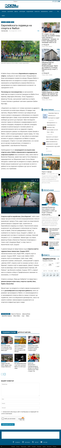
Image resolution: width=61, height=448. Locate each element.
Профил (15, 1)
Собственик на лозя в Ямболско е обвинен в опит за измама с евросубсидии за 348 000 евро (20, 348)
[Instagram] (55, 1)
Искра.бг (44, 173)
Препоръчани (31, 361)
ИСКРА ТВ (37, 11)
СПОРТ (51, 11)
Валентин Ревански (16, 314)
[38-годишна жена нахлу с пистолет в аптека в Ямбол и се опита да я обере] (20, 358)
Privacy (54, 446)
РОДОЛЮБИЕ (29, 11)
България (3, 22)
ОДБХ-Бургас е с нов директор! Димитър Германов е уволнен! (50, 93)
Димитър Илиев (26, 314)
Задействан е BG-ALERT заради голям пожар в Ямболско (6, 365)
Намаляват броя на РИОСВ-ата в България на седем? (53, 115)
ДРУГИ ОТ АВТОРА (24, 332)
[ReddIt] (22, 37)
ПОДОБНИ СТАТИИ (9, 332)
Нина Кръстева (4, 30)
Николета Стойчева (46, 214)
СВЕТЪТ (16, 11)
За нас (17, 446)
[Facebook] (53, 1)
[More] (50, 325)
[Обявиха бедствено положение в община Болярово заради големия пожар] (34, 340)
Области (8, 22)
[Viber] (34, 37)
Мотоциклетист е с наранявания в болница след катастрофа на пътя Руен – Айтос (52, 127)
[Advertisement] (20, 68)
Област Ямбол (16, 315)
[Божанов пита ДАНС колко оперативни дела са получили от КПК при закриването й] (45, 243)
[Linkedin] (18, 37)
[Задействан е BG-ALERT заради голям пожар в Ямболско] (7, 358)
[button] (58, 11)
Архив (44, 446)
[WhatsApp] (30, 37)
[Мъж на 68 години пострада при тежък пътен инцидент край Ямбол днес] (7, 340)
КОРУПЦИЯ (22, 11)
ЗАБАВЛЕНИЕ (47, 154)
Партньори (23, 446)
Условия (34, 446)
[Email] (26, 37)
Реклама (39, 446)
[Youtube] (59, 1)
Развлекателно (45, 169)
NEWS (3, 15)
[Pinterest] (42, 325)
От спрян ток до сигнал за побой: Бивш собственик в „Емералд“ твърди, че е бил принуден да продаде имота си (51, 38)
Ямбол (27, 315)
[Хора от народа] (51, 163)
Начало (13, 446)
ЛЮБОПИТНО (44, 11)
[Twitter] (57, 1)
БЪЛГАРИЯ (10, 11)
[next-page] (5, 374)
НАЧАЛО (4, 11)
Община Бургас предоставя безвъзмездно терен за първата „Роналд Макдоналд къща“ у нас (50, 67)
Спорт (12, 22)
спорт (23, 315)
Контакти (49, 446)
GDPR (29, 446)
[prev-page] (2, 374)
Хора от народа (47, 172)
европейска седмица (7, 315)
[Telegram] (38, 37)
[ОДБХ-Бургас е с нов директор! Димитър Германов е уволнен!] (51, 84)
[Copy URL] (46, 325)
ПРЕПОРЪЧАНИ (48, 190)
